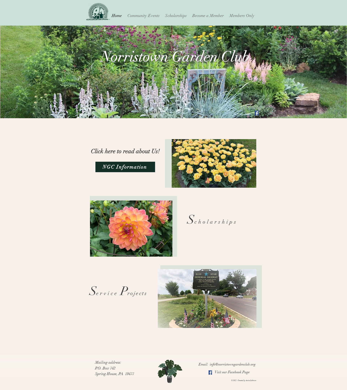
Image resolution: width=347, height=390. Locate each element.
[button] (143, 16)
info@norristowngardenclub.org (233, 364)
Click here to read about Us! (125, 151)
